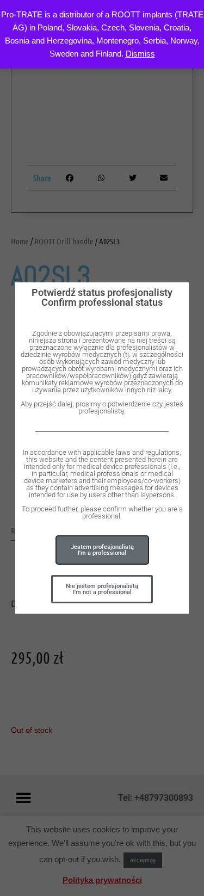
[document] (102, 448)
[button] (102, 589)
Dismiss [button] (140, 53)
